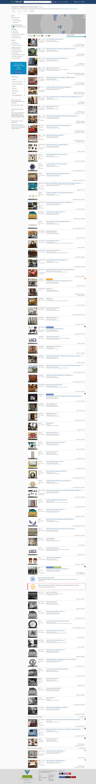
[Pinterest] (70, 774)
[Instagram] (65, 774)
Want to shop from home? (46, 577)
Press (49, 777)
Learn (40, 776)
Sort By (12, 15)
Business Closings (16, 49)
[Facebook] (60, 774)
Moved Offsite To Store (17, 51)
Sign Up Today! (18, 72)
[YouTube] (67, 774)
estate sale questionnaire (16, 127)
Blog (39, 778)
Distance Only (16, 19)
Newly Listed (15, 22)
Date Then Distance (17, 20)
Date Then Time (16, 17)
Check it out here (41, 580)
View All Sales (82, 716)
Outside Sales (16, 53)
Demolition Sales (16, 58)
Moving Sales (15, 32)
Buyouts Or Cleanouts (17, 56)
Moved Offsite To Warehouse (19, 34)
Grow (43, 777)
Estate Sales (13, 29)
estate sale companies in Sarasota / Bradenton (69, 8)
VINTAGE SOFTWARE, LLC (30, 778)
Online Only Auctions (17, 45)
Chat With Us (28, 776)
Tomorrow (25, 11)
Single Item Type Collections (19, 54)
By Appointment (16, 36)
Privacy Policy (51, 776)
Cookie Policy (51, 780)
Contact (40, 780)
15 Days (31, 11)
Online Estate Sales (17, 37)
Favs (14, 11)
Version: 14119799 (27, 782)
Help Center (50, 778)
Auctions (13, 40)
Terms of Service (51, 774)
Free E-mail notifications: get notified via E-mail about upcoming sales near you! (48, 771)
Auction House (16, 43)
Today (19, 11)
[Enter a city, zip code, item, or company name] (50, 2)
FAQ (39, 774)
